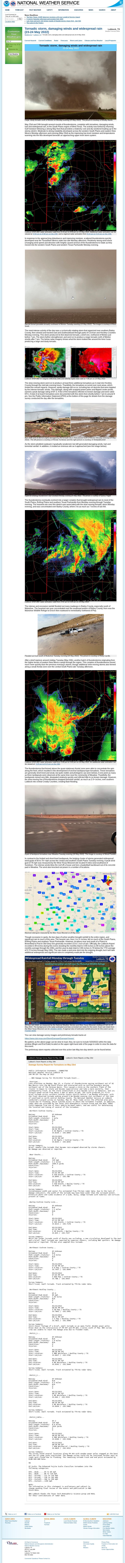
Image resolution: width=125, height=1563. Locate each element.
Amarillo (27, 1523)
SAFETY (50, 10)
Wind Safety (106, 1530)
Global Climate (89, 1519)
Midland (27, 1524)
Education (107, 1519)
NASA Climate (87, 1526)
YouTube (46, 1524)
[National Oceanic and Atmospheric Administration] (6, 3)
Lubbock (27, 1521)
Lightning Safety (107, 1523)
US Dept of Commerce (31, 1542)
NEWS (91, 10)
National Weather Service (32, 1546)
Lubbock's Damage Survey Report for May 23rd (45, 1058)
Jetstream (106, 1521)
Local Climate (69, 1519)
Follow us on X (11, 1514)
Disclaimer (86, 1542)
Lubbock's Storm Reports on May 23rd (79, 1058)
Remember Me (13, 49)
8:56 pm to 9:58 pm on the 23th (45, 234)
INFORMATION (63, 10)
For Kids (105, 1534)
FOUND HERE (30, 1031)
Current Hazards (30, 40)
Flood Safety (106, 1524)
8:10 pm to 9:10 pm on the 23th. (99, 234)
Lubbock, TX (37, 34)
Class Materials (107, 1535)
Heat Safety (106, 1526)
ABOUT (113, 10)
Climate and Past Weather (94, 40)
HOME (7, 10)
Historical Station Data (70, 1523)
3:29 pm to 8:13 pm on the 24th (48, 764)
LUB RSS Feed (114, 1514)
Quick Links (10, 1519)
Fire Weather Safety (109, 1528)
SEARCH (102, 10)
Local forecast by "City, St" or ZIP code (12, 15)
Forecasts (64, 40)
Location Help (10, 21)
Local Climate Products (70, 1521)
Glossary (85, 1547)
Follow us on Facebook (34, 1514)
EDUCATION (78, 10)
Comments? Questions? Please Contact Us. (37, 1558)
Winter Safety (107, 1532)
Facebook (47, 1523)
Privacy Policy (13, 56)
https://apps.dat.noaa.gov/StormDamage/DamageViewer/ (49, 1038)
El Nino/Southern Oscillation (91, 1521)
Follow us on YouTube (53, 1514)
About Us (104, 1547)
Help (84, 1546)
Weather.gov (28, 34)
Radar (56, 40)
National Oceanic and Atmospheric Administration (39, 1544)
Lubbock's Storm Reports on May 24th (42, 1062)
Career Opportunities (108, 1549)
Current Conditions (45, 40)
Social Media (49, 1519)
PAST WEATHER (35, 10)
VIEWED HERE (56, 1029)
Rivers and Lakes (76, 40)
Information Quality (88, 1544)
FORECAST (19, 10)
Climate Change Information (91, 1528)
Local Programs (110, 40)
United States (28, 1526)
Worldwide (28, 1528)
